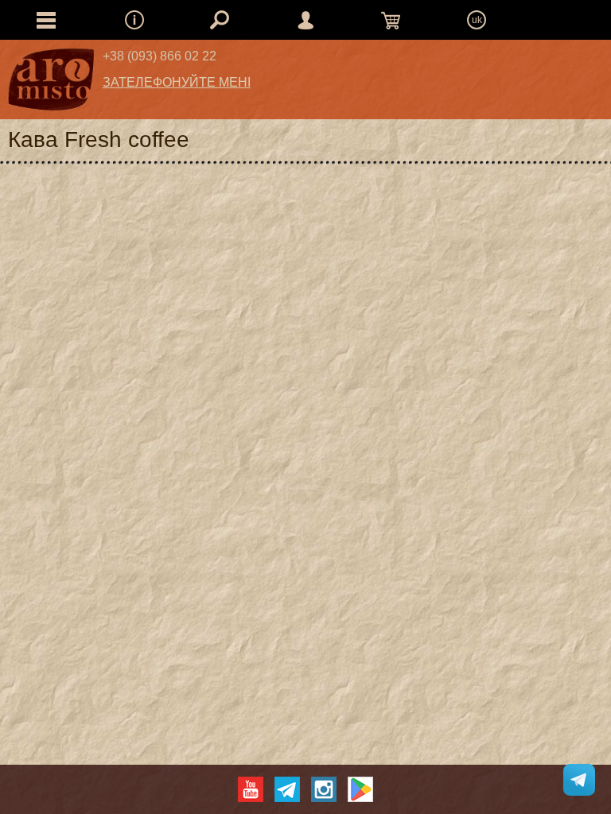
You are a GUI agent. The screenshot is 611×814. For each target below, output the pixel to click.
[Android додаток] (360, 789)
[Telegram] (287, 789)
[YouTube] (250, 789)
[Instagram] (324, 789)
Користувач (305, 19)
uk (477, 19)
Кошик (390, 19)
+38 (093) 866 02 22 (159, 56)
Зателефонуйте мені (177, 82)
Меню (134, 19)
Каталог (46, 19)
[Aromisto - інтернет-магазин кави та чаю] (51, 83)
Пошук (219, 19)
